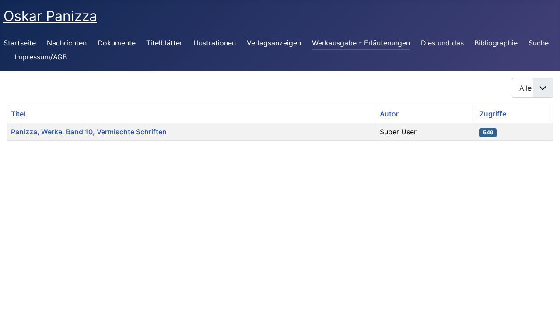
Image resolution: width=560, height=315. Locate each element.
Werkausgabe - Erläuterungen (361, 42)
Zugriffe (493, 113)
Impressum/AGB (40, 56)
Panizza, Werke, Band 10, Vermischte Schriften (89, 131)
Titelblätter (164, 42)
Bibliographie (496, 42)
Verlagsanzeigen (274, 42)
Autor (389, 113)
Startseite (20, 42)
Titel (18, 113)
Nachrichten (67, 42)
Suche (538, 42)
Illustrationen (214, 42)
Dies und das (442, 42)
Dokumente (117, 42)
